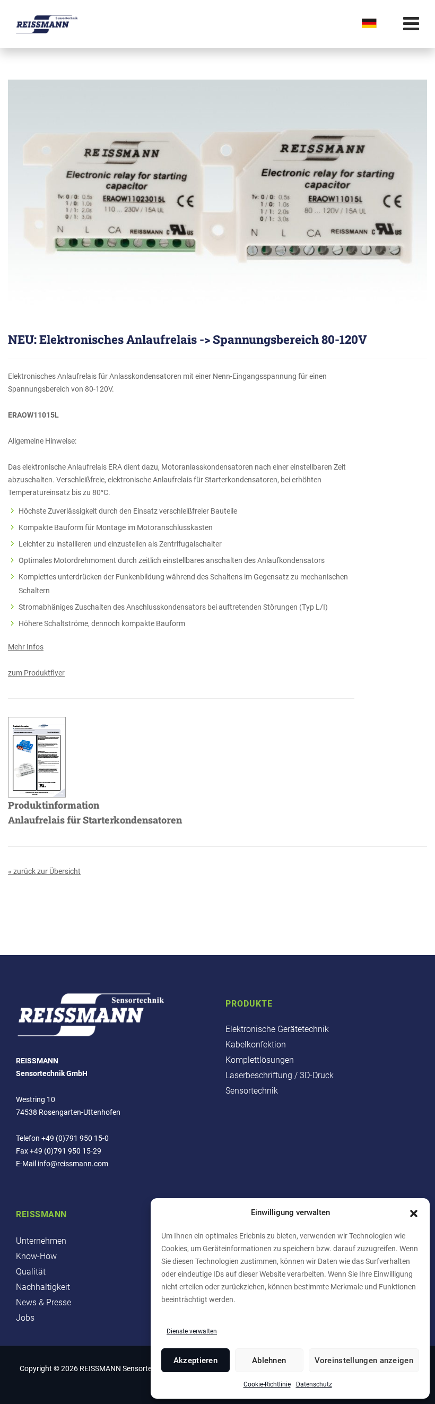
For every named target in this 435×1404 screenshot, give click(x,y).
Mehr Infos (26, 647)
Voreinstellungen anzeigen (364, 1360)
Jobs (25, 1318)
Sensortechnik (251, 1091)
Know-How (36, 1256)
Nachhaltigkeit (43, 1287)
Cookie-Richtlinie (267, 1384)
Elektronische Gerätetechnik (277, 1029)
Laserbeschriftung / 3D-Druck (279, 1075)
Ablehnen (269, 1360)
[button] (413, 1212)
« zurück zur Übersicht (44, 871)
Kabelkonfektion (255, 1044)
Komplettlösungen (259, 1060)
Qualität (31, 1272)
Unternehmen (41, 1241)
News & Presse (43, 1302)
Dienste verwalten (192, 1331)
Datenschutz (314, 1384)
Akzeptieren (195, 1360)
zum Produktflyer (36, 673)
